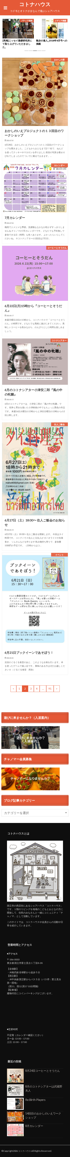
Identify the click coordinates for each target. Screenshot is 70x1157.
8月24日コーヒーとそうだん (42, 1070)
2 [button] (30, 52)
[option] (18, 34)
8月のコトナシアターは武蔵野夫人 (43, 1088)
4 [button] (39, 52)
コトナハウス (35, 4)
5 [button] (43, 52)
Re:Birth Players (35, 1099)
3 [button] (35, 52)
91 (50, 688)
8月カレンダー (34, 1125)
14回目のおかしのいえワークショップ (43, 1115)
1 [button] (26, 52)
